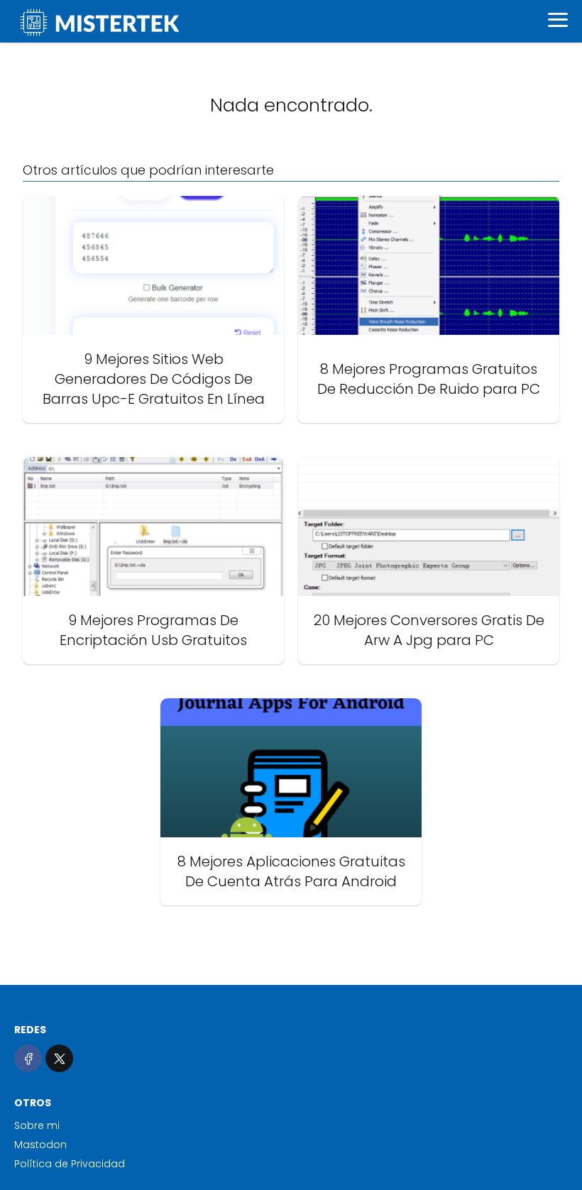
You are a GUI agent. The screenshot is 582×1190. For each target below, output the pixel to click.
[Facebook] (28, 1058)
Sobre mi (37, 1125)
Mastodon (40, 1144)
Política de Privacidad (69, 1164)
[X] (59, 1058)
